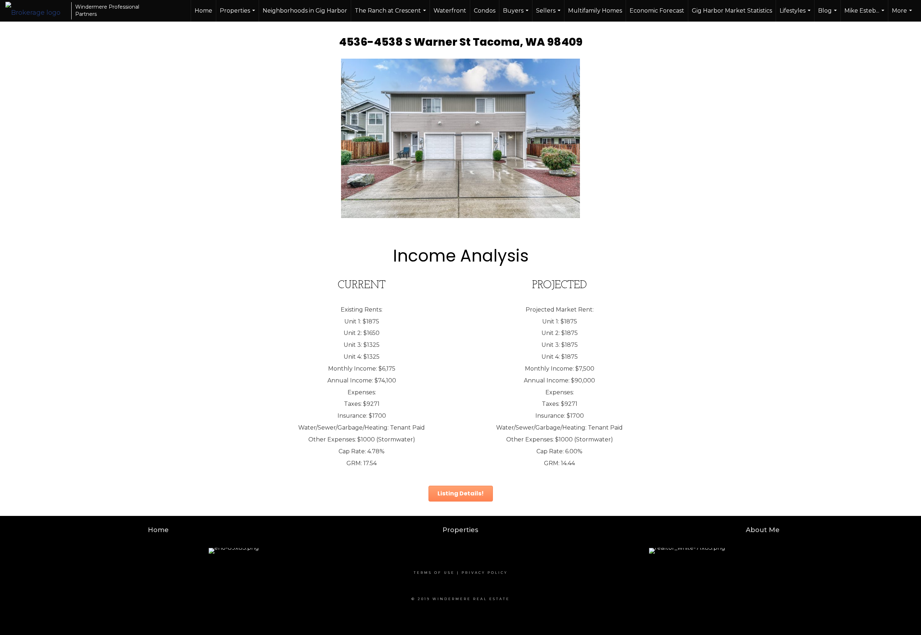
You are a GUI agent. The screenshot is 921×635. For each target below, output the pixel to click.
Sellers (549, 14)
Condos (484, 10)
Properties (238, 14)
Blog (828, 14)
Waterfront (450, 10)
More (903, 14)
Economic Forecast (657, 10)
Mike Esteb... (865, 14)
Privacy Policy (485, 573)
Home (203, 10)
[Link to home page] (36, 11)
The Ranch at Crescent (391, 14)
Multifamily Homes (595, 10)
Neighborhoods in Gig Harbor (305, 10)
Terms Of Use (434, 573)
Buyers (516, 14)
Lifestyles (796, 14)
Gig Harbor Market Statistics (732, 10)
